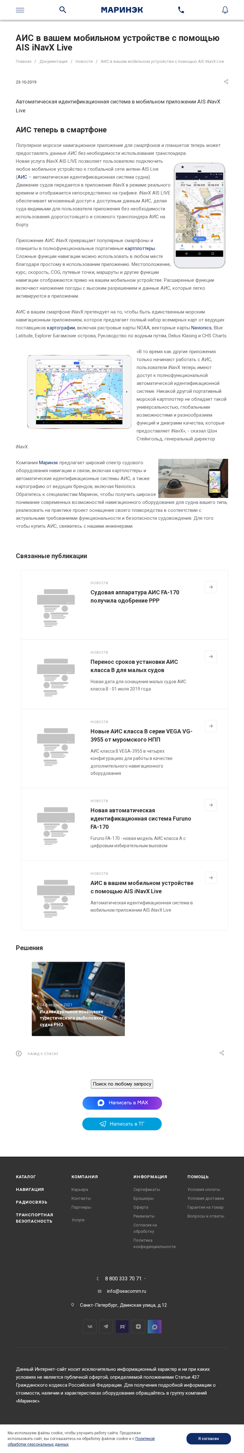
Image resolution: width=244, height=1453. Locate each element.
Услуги (78, 1220)
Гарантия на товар (205, 1207)
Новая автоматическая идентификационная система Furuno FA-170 (141, 818)
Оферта (140, 1207)
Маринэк (48, 463)
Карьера (79, 1189)
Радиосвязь (31, 1202)
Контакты (81, 1198)
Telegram (106, 1326)
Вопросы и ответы (205, 1216)
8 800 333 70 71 (123, 1278)
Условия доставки (205, 1198)
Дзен (138, 1326)
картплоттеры (140, 248)
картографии (61, 328)
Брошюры (143, 1198)
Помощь (198, 1176)
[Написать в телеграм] (122, 1129)
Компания (84, 1176)
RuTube (122, 1326)
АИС (22, 177)
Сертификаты (146, 1189)
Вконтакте (90, 1326)
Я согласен (208, 1438)
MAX (154, 1326)
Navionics (201, 328)
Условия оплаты (203, 1189)
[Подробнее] (211, 587)
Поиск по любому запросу (122, 1084)
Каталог (26, 1176)
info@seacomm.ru (126, 1291)
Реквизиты (144, 1216)
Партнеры (81, 1207)
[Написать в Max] (122, 1103)
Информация (150, 1176)
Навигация (30, 1189)
